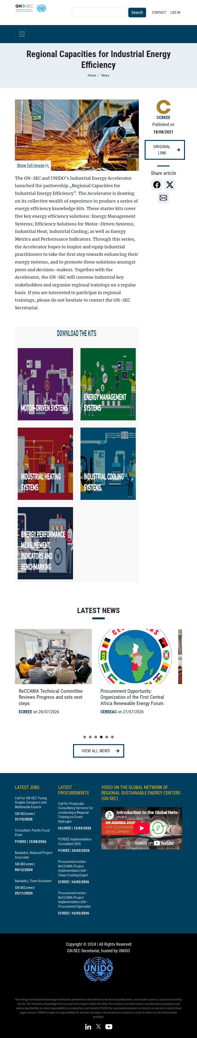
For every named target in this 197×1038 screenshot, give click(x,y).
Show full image (31, 165)
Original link (162, 149)
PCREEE (20, 842)
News (105, 75)
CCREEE (163, 117)
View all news (96, 750)
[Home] (32, 8)
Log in (175, 12)
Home (92, 75)
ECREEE (63, 882)
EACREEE (64, 828)
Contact (159, 12)
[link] (156, 184)
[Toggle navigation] (22, 34)
